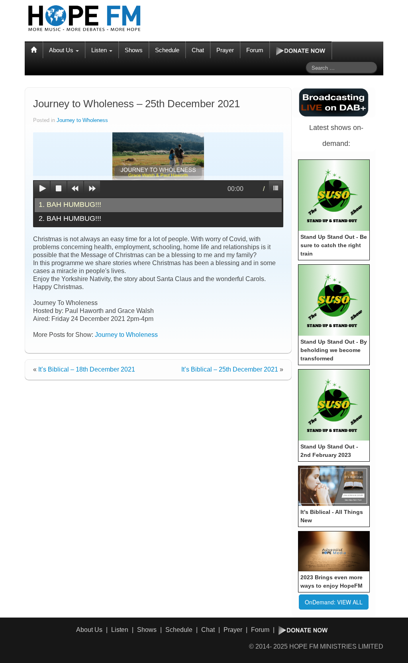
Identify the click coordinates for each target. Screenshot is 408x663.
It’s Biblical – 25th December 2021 (229, 369)
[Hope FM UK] (84, 18)
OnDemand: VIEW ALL (334, 602)
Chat (198, 50)
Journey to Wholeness (82, 120)
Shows (134, 50)
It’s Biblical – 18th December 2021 (86, 369)
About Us (62, 50)
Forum (254, 50)
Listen (99, 50)
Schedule (167, 50)
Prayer (225, 50)
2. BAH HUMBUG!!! (70, 218)
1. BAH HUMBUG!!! (70, 205)
